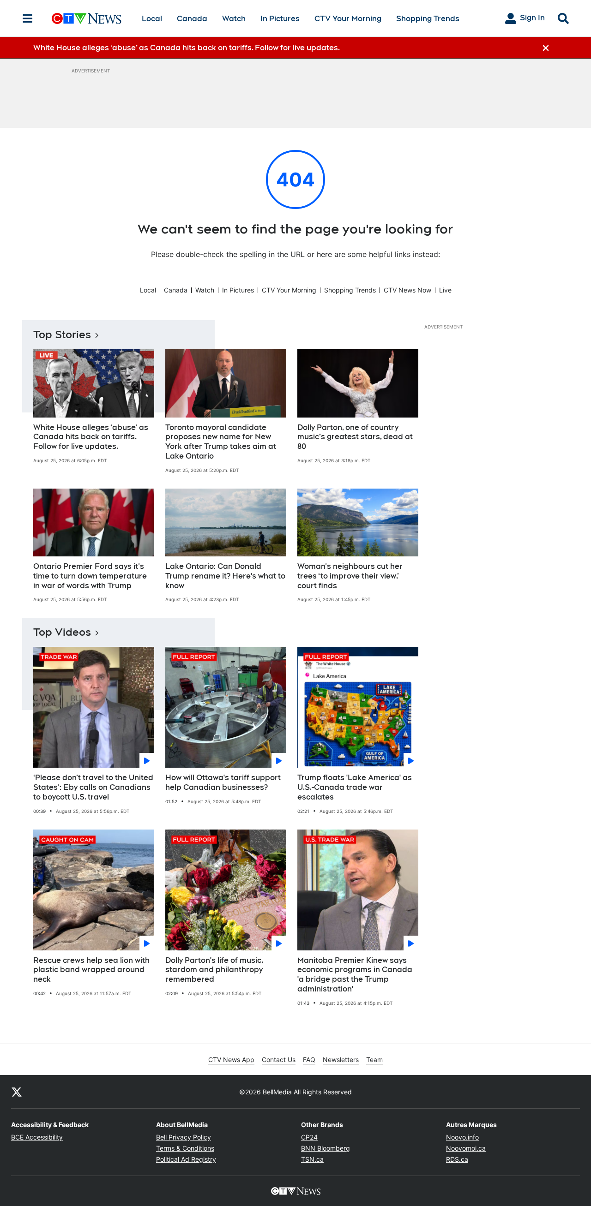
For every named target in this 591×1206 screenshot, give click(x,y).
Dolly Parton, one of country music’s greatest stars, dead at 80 (355, 437)
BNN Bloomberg (325, 1148)
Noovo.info (462, 1137)
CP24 (309, 1137)
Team (374, 1059)
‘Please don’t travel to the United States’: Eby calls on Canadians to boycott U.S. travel (93, 787)
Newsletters (341, 1059)
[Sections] (27, 18)
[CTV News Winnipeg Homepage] (86, 18)
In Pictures (280, 18)
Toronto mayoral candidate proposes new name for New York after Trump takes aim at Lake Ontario (220, 441)
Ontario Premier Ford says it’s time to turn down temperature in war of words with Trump (90, 576)
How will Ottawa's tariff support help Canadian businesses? (223, 782)
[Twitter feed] (16, 1091)
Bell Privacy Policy (183, 1137)
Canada (192, 18)
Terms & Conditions (185, 1148)
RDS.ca (457, 1159)
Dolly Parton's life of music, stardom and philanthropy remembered (214, 970)
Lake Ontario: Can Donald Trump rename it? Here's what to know (225, 576)
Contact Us (279, 1059)
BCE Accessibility (37, 1137)
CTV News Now (407, 290)
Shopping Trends (427, 18)
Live (445, 290)
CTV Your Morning (347, 18)
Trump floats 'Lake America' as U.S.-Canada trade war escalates (354, 787)
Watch (234, 18)
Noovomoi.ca (466, 1148)
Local (152, 18)
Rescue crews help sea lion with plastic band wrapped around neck (91, 970)
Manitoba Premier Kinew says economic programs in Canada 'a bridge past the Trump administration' (354, 974)
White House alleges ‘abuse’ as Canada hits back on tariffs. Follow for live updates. (90, 437)
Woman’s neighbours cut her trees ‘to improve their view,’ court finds (350, 576)
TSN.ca (312, 1159)
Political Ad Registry (186, 1159)
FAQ (309, 1059)
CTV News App (231, 1059)
